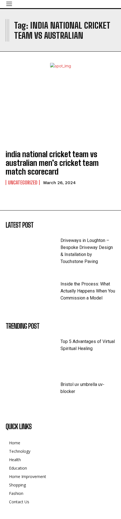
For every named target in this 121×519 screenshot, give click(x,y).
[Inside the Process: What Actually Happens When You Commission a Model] (33, 293)
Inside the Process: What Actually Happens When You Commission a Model (87, 291)
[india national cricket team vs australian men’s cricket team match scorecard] (60, 111)
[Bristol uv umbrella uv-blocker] (33, 393)
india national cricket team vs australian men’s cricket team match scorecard (52, 162)
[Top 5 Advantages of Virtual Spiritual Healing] (33, 350)
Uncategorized (22, 182)
